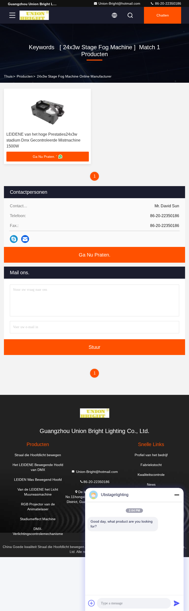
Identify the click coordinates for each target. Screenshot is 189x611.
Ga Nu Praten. (94, 254)
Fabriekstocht (151, 465)
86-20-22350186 (167, 3)
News (151, 484)
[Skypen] (14, 239)
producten (25, 76)
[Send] (177, 603)
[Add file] (91, 603)
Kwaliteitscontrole (151, 475)
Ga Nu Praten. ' (45, 157)
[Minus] (177, 495)
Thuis (8, 76)
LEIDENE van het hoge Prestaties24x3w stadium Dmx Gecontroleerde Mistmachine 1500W (43, 140)
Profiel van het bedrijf (151, 455)
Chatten (163, 15)
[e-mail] (25, 239)
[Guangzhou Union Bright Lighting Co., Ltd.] (34, 15)
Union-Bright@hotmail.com (119, 3)
